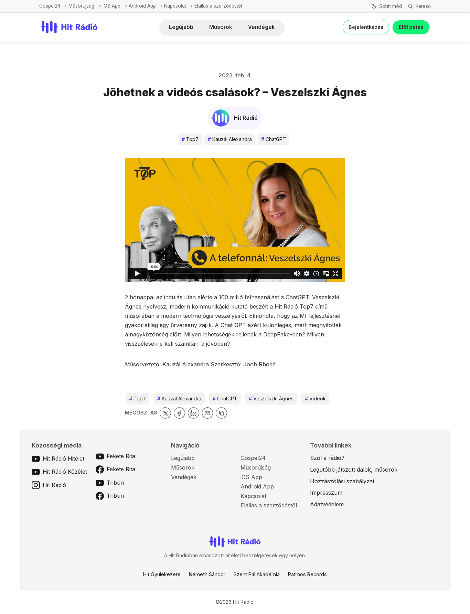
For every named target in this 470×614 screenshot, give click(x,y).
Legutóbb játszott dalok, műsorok (353, 469)
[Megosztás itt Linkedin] (193, 413)
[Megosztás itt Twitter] (165, 413)
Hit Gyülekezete (162, 574)
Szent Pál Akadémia (257, 574)
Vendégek (261, 27)
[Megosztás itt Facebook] (179, 413)
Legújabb (181, 27)
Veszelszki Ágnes (271, 398)
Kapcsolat (175, 6)
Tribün (115, 482)
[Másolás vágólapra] (221, 413)
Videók (315, 398)
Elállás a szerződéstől (218, 6)
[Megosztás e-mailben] (207, 413)
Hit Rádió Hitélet (63, 458)
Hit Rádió (54, 485)
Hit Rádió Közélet (65, 471)
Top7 (190, 139)
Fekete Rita (121, 456)
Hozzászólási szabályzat (342, 481)
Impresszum (326, 492)
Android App (142, 6)
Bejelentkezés (366, 27)
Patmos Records (307, 574)
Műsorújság (81, 6)
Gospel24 (49, 6)
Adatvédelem (327, 504)
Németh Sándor (207, 574)
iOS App (111, 6)
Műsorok (220, 27)
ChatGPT (273, 139)
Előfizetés (411, 27)
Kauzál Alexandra (230, 139)
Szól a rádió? (327, 457)
